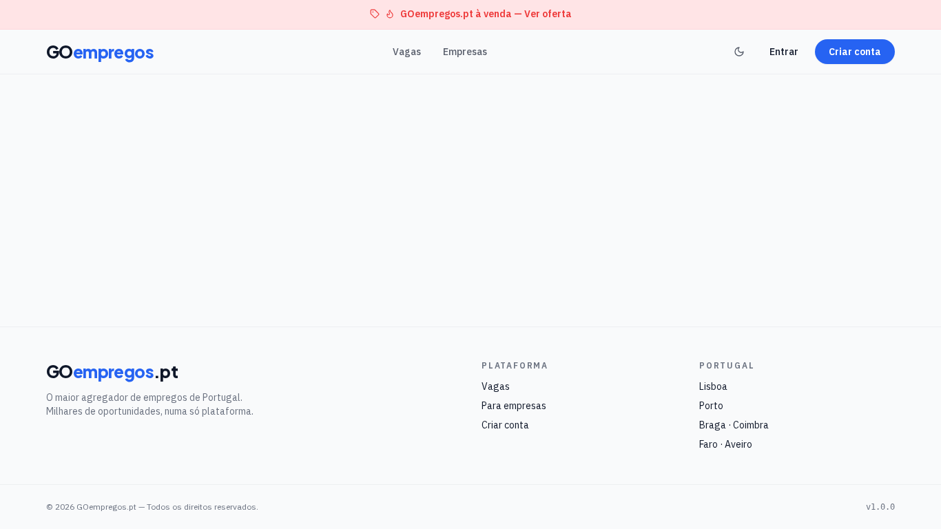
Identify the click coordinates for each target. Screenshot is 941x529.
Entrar (783, 51)
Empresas (465, 51)
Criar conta (855, 51)
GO (100, 51)
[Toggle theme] (739, 51)
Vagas (407, 51)
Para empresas (514, 406)
